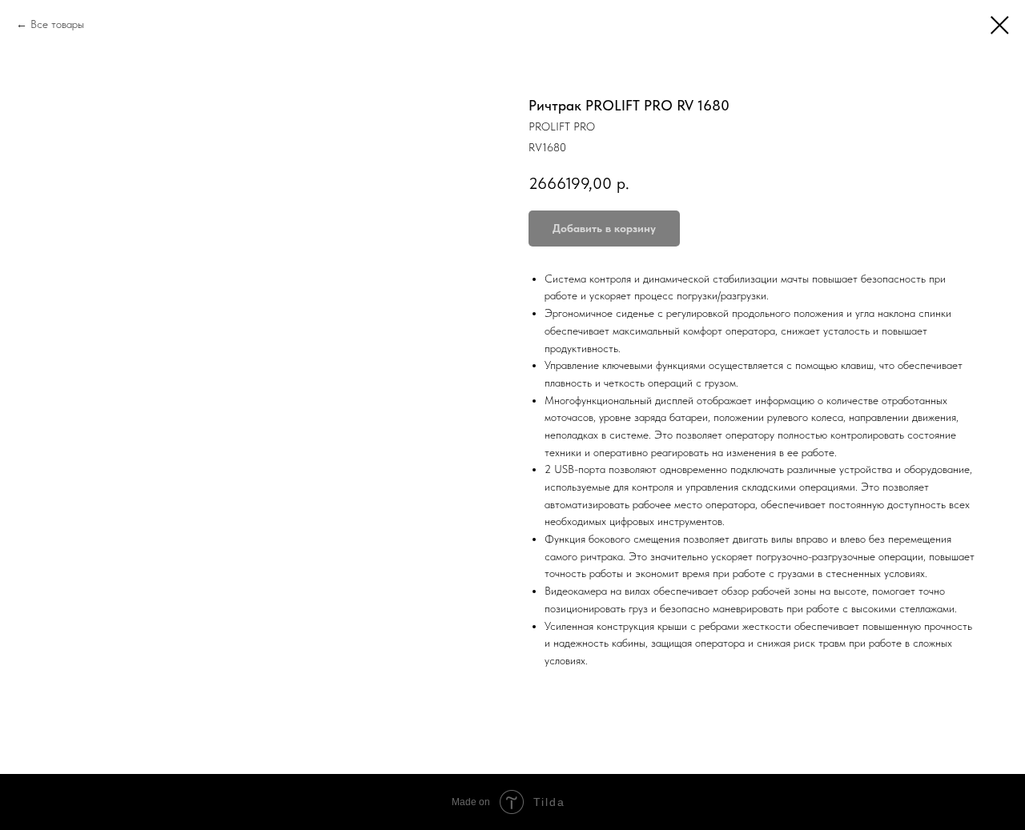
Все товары (57, 24)
